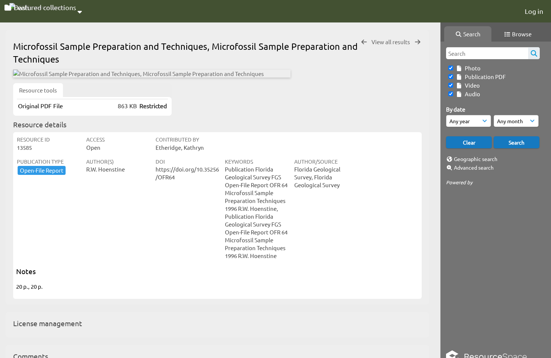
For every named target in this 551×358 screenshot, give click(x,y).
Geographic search (475, 158)
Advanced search (474, 167)
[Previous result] (364, 42)
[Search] (534, 53)
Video (471, 85)
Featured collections (44, 7)
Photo (472, 68)
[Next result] (417, 42)
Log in (534, 11)
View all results (391, 41)
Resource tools (38, 90)
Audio (471, 93)
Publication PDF (484, 76)
